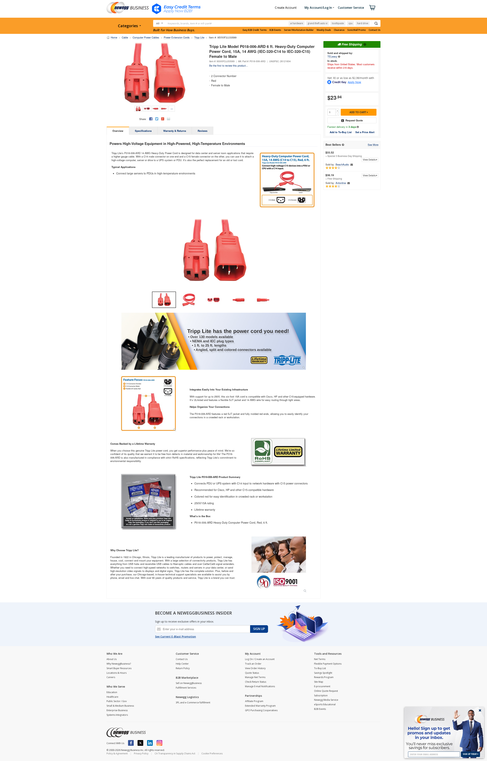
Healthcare (112, 696)
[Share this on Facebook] (150, 118)
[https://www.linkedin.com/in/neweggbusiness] (150, 743)
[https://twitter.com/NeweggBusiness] (140, 743)
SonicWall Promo (356, 30)
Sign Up (259, 629)
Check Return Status (255, 681)
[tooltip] (339, 56)
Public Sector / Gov (117, 701)
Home (114, 37)
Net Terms (319, 659)
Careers (111, 677)
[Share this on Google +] (162, 118)
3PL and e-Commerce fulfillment (193, 702)
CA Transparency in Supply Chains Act (175, 753)
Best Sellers (333, 144)
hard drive (362, 23)
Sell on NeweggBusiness (189, 683)
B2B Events (275, 30)
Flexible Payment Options (327, 663)
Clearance (339, 30)
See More (373, 144)
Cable (125, 37)
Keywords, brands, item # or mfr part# (190, 23)
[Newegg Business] (126, 732)
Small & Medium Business (120, 705)
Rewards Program (323, 677)
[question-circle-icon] (364, 44)
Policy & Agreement (117, 753)
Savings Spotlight (323, 672)
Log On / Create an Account (260, 659)
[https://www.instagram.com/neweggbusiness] (159, 743)
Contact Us (374, 30)
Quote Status (252, 672)
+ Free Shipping (333, 176)
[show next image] (313, 252)
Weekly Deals (324, 30)
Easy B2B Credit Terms (255, 30)
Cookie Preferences (212, 753)
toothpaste (338, 23)
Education (112, 692)
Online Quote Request (326, 691)
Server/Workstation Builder (299, 30)
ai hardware (296, 23)
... (172, 108)
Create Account (286, 8)
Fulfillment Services (186, 687)
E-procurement (322, 686)
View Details (369, 159)
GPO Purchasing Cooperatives (261, 710)
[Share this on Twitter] (156, 118)
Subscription (321, 695)
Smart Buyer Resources (119, 668)
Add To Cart (358, 112)
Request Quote (354, 120)
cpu (351, 23)
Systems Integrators (117, 714)
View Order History (255, 668)
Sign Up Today (470, 754)
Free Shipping (352, 44)
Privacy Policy (141, 753)
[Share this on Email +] (168, 118)
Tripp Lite (199, 37)
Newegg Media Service (326, 699)
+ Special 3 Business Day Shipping (343, 154)
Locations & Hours (117, 672)
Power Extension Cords (177, 37)
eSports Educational (325, 704)
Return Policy (183, 668)
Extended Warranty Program (260, 705)
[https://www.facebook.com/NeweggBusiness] (131, 743)
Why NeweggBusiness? (119, 663)
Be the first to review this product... (228, 65)
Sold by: (330, 164)
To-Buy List (320, 668)
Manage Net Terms (255, 677)
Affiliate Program (254, 701)
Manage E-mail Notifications (260, 686)
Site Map (318, 681)
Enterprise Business (117, 710)
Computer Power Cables (146, 37)
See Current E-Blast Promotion (175, 636)
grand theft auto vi (317, 23)
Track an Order (253, 663)
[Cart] (372, 8)
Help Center (182, 663)
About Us (112, 659)
